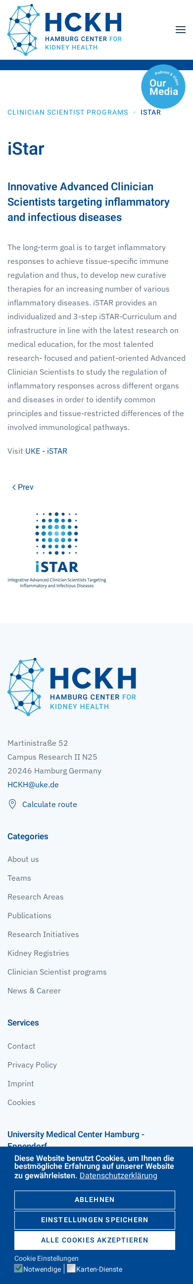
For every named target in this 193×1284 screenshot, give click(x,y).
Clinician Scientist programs (57, 972)
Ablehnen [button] (95, 1200)
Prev (26, 487)
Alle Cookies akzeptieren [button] (95, 1240)
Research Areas (35, 896)
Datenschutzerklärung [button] (118, 1175)
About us (23, 859)
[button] (181, 29)
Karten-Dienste (99, 1270)
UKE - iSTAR (46, 451)
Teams (19, 878)
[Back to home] (64, 29)
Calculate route (49, 804)
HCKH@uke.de (33, 784)
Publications (29, 915)
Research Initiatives (43, 934)
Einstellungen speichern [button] (95, 1220)
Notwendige (42, 1270)
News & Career (34, 990)
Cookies (21, 1102)
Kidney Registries (38, 953)
